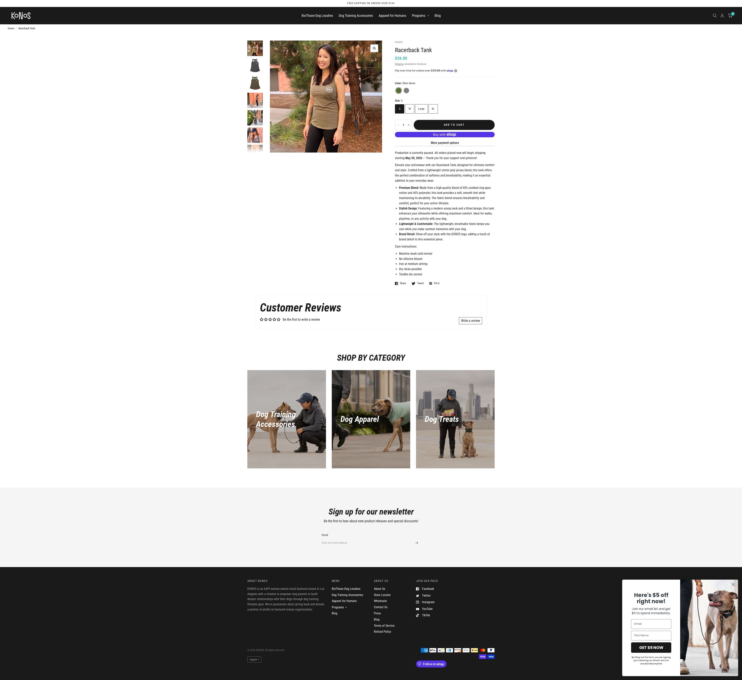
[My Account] (722, 15)
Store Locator (382, 595)
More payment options (445, 143)
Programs (418, 16)
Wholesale (380, 601)
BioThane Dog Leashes (317, 16)
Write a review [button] (470, 321)
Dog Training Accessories (356, 16)
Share (403, 283)
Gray (406, 90)
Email (325, 535)
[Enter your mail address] (416, 543)
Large (421, 108)
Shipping (399, 64)
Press (377, 613)
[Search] (714, 15)
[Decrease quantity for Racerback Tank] (398, 125)
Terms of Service (384, 625)
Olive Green (398, 90)
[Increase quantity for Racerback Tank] (409, 125)
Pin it (436, 283)
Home (11, 28)
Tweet (420, 283)
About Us (379, 589)
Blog (438, 16)
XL (433, 108)
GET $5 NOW (651, 647)
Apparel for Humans (392, 16)
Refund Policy (382, 631)
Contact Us (380, 607)
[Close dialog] (733, 584)
